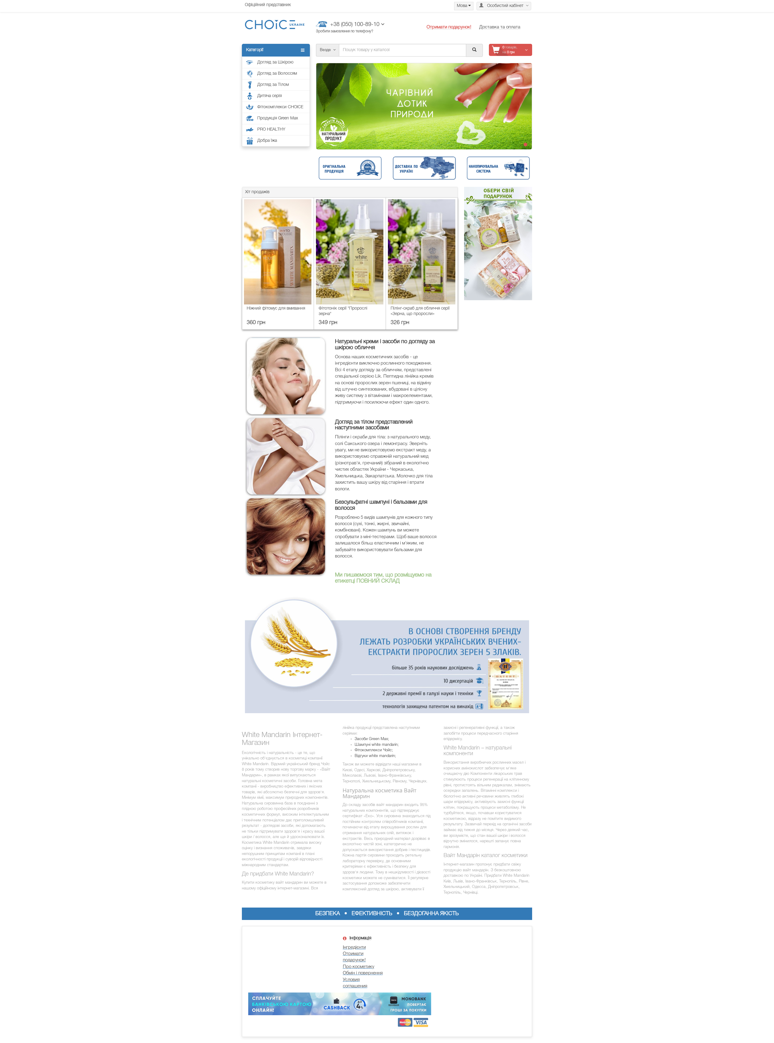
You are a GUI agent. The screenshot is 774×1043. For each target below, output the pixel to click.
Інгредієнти (354, 947)
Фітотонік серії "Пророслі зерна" (343, 311)
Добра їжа (267, 141)
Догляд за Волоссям (277, 74)
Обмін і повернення (363, 973)
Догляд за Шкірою (275, 62)
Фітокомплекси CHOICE (280, 107)
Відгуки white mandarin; (375, 756)
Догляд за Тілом (273, 85)
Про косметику (358, 967)
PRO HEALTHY (271, 130)
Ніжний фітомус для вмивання (276, 308)
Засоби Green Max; (372, 739)
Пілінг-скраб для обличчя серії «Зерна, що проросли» (420, 311)
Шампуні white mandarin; (377, 744)
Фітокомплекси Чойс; (374, 750)
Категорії (254, 50)
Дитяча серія (269, 96)
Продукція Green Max (277, 118)
